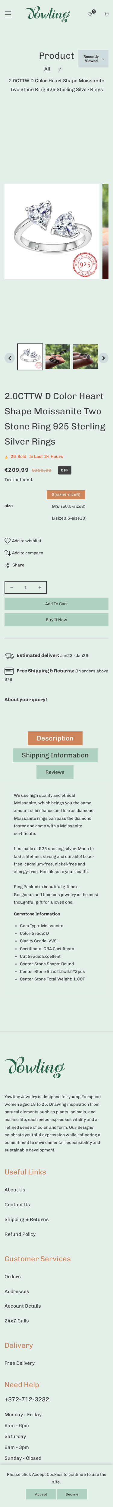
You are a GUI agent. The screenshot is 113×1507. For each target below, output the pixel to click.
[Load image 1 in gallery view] (30, 357)
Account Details (23, 1306)
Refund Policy (20, 1234)
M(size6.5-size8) (68, 506)
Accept (41, 1494)
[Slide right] (103, 358)
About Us (15, 1190)
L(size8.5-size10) (69, 518)
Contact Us (17, 1204)
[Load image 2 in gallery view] (58, 357)
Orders (13, 1276)
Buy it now (56, 619)
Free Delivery (20, 1363)
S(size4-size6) (66, 494)
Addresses (17, 1291)
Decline (72, 1494)
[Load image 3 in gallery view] (85, 357)
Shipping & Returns (27, 1219)
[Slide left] (10, 358)
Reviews (55, 772)
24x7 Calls (17, 1321)
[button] (8, 14)
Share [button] (18, 565)
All (47, 69)
